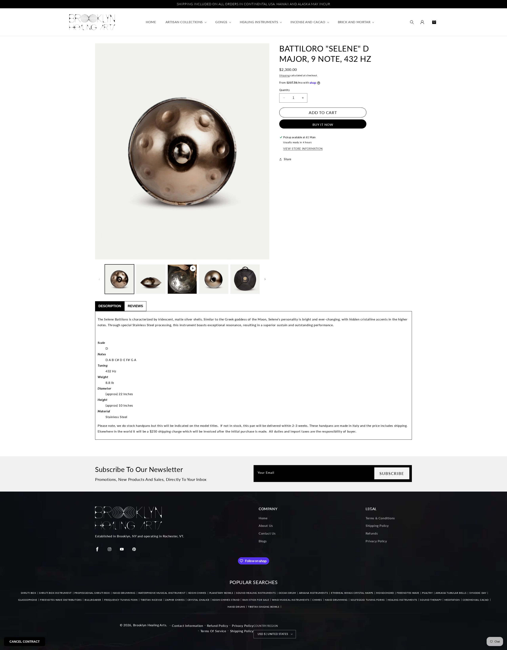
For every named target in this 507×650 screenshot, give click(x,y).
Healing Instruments (402, 599)
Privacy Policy (376, 541)
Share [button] (287, 159)
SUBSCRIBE (391, 473)
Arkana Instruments (313, 592)
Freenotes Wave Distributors (61, 599)
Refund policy (217, 625)
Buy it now (323, 124)
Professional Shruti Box (92, 592)
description (109, 306)
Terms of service (213, 631)
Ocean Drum (287, 592)
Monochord (385, 592)
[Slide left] (99, 279)
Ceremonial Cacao (476, 599)
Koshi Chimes (197, 592)
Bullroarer (93, 599)
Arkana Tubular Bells (451, 592)
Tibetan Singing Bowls (263, 606)
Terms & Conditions (380, 518)
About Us (266, 526)
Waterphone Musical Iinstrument (161, 592)
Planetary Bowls (221, 592)
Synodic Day (477, 592)
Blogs (263, 541)
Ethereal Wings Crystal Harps (352, 592)
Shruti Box (28, 592)
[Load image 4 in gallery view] (245, 279)
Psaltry (427, 592)
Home (263, 518)
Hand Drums (236, 606)
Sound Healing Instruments (256, 592)
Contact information (187, 625)
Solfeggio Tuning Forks (368, 599)
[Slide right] (265, 279)
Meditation (452, 599)
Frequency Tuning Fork (121, 599)
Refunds (372, 533)
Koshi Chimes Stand (225, 599)
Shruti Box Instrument (55, 592)
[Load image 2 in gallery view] (150, 279)
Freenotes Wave (408, 592)
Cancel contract (25, 641)
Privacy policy (243, 625)
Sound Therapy (430, 599)
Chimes (317, 599)
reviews (135, 306)
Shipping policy (242, 631)
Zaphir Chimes (175, 599)
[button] (185, 22)
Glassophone (27, 599)
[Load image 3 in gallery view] (213, 279)
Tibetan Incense (151, 599)
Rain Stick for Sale (255, 599)
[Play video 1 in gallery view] (182, 279)
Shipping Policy (377, 526)
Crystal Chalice (199, 599)
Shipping (284, 75)
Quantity (284, 89)
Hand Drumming (124, 592)
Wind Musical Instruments (290, 599)
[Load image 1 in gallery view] (119, 279)
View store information (303, 148)
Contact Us (267, 533)
